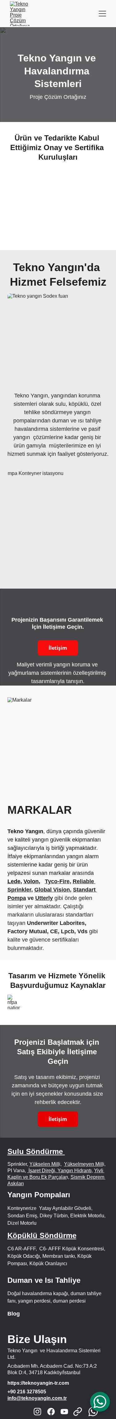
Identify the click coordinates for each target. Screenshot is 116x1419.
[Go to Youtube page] (64, 1411)
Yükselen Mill (44, 1164)
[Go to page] (80, 1411)
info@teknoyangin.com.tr (37, 1398)
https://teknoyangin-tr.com (38, 1383)
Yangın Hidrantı (74, 1170)
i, (104, 1164)
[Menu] (102, 13)
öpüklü (79, 404)
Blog (13, 1314)
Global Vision (52, 890)
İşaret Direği (41, 1170)
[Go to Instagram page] (37, 1411)
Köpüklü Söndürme (41, 1235)
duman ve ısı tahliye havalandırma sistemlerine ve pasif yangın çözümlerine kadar (58, 429)
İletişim (58, 647)
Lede (13, 881)
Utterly (44, 898)
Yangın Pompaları (39, 1194)
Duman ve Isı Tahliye (43, 1280)
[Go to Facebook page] (51, 1411)
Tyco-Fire (57, 881)
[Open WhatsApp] (100, 1402)
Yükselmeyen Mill (83, 1164)
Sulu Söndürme (36, 1151)
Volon (31, 881)
